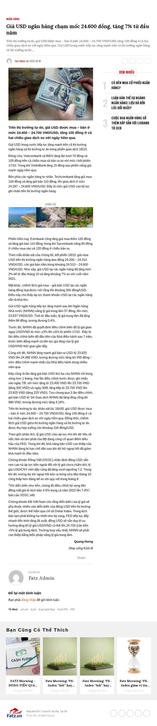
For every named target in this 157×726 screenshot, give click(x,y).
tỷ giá (33, 609)
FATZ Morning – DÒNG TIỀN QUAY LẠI (23, 685)
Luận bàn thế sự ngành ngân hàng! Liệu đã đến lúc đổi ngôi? (128, 102)
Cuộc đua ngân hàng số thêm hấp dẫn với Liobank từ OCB (130, 122)
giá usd (24, 609)
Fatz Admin (20, 61)
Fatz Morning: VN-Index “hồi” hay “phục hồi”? (97, 685)
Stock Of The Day (50, 711)
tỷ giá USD (62, 609)
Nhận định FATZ (33, 711)
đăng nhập (28, 600)
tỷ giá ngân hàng (46, 609)
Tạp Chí (63, 711)
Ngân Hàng (12, 19)
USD (72, 609)
